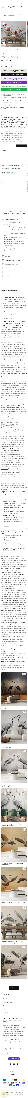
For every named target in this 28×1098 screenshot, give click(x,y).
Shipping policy (19, 1092)
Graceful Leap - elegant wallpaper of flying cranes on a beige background (13, 942)
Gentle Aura (8, 528)
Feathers (7, 521)
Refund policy (12, 1090)
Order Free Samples (14, 89)
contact (5, 1013)
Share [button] (4, 150)
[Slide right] (17, 49)
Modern (6, 548)
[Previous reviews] (1, 182)
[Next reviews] (26, 182)
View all (14, 988)
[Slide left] (10, 49)
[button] (3, 7)
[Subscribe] (23, 1053)
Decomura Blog (7, 1002)
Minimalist (7, 487)
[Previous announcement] (3, 2)
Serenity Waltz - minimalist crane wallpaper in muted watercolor (13, 746)
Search (5, 999)
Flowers (6, 530)
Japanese (7, 535)
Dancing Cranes (6, 708)
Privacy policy (20, 1090)
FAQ (4, 1009)
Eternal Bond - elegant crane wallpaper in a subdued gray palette (13, 824)
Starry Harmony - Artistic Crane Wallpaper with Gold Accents (14, 785)
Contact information (11, 1094)
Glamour (7, 544)
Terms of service (10, 1092)
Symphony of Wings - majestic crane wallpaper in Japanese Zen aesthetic (11, 981)
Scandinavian (8, 485)
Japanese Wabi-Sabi (17, 418)
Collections (6, 1006)
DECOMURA (13, 1088)
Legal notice (20, 1094)
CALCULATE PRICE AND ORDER (14, 74)
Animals (6, 526)
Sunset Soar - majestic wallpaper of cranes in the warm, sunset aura (13, 903)
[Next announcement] (25, 2)
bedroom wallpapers (7, 444)
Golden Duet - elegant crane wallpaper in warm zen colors (12, 864)
